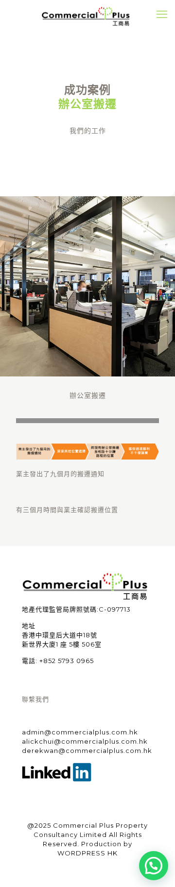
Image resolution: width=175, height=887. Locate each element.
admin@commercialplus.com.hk (80, 732)
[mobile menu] (162, 14)
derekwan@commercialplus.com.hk (87, 750)
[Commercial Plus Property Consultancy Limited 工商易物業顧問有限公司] (87, 14)
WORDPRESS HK (87, 853)
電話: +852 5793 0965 (58, 661)
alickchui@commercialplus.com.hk (85, 741)
